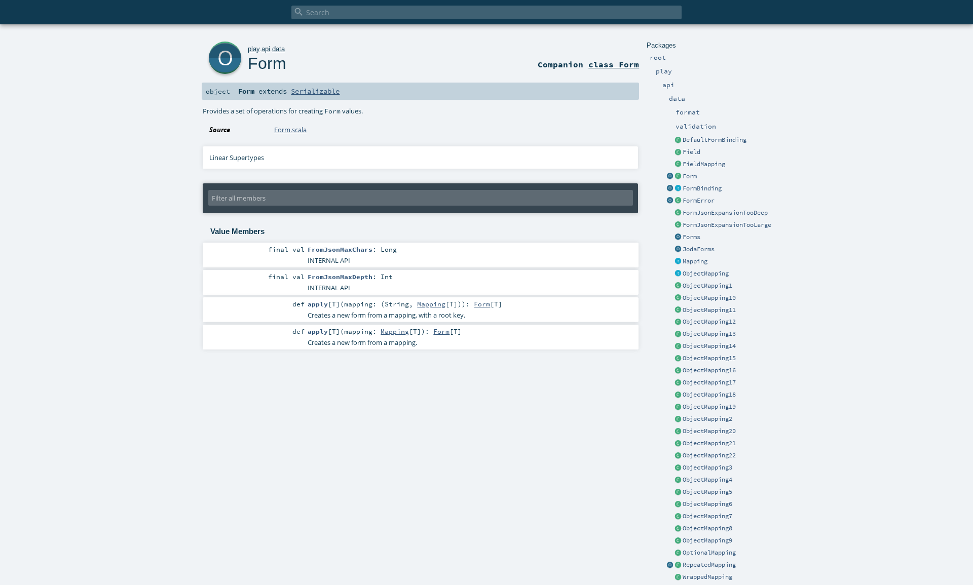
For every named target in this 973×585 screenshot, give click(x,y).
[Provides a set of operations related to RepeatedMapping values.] (670, 565)
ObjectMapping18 (709, 394)
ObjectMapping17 (709, 382)
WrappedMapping (707, 576)
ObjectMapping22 (709, 455)
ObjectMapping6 (707, 504)
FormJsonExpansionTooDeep (725, 212)
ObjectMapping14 (709, 345)
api (265, 49)
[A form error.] (678, 201)
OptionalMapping (709, 552)
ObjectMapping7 (707, 516)
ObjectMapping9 (707, 540)
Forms (691, 237)
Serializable (315, 91)
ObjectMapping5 (707, 491)
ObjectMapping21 (709, 443)
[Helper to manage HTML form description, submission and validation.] (678, 177)
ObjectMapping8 (707, 528)
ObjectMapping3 (707, 467)
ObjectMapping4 (707, 479)
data (278, 49)
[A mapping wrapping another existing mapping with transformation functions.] (678, 577)
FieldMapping (704, 164)
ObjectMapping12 (709, 321)
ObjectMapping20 (709, 431)
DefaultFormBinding (714, 139)
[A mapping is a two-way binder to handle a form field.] (678, 262)
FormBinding (702, 188)
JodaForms (699, 249)
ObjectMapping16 (709, 370)
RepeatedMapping (709, 564)
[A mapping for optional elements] (678, 553)
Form (690, 176)
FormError (699, 200)
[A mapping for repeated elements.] (678, 565)
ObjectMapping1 (707, 285)
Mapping (695, 261)
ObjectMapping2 (707, 418)
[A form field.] (678, 152)
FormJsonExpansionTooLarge (727, 224)
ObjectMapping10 (709, 297)
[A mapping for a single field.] (678, 165)
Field (691, 151)
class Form (613, 64)
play (253, 49)
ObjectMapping (706, 273)
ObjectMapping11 (709, 310)
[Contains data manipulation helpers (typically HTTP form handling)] (678, 237)
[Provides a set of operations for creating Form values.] (670, 177)
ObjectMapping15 (709, 358)
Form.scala (290, 129)
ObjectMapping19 (709, 406)
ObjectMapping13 (709, 333)
